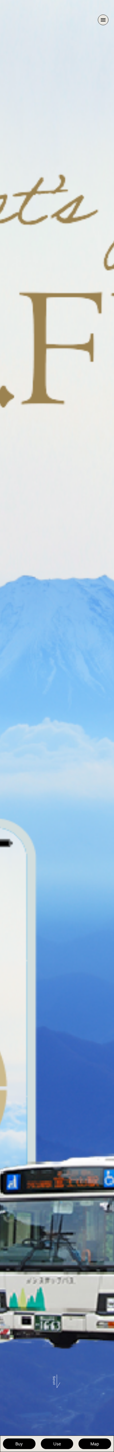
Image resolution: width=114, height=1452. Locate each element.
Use (57, 1443)
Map (94, 1443)
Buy (19, 1443)
